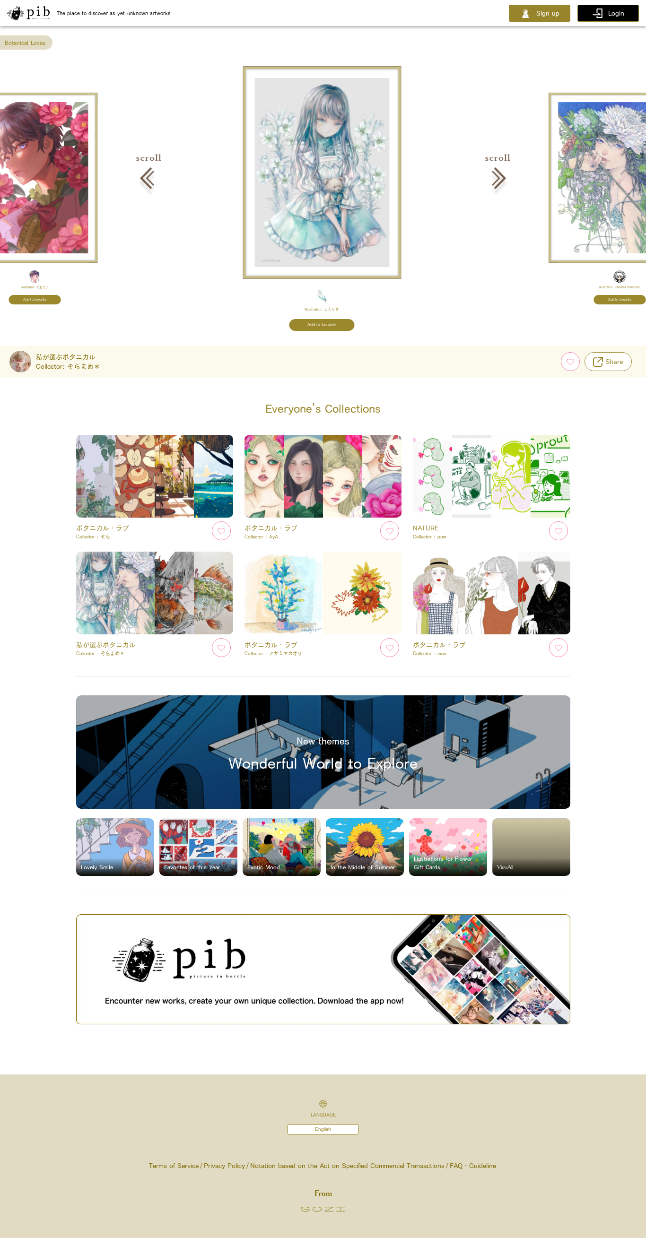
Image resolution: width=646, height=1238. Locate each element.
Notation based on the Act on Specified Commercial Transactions (347, 1165)
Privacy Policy (224, 1165)
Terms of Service (174, 1165)
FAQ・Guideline (473, 1165)
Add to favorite (34, 300)
